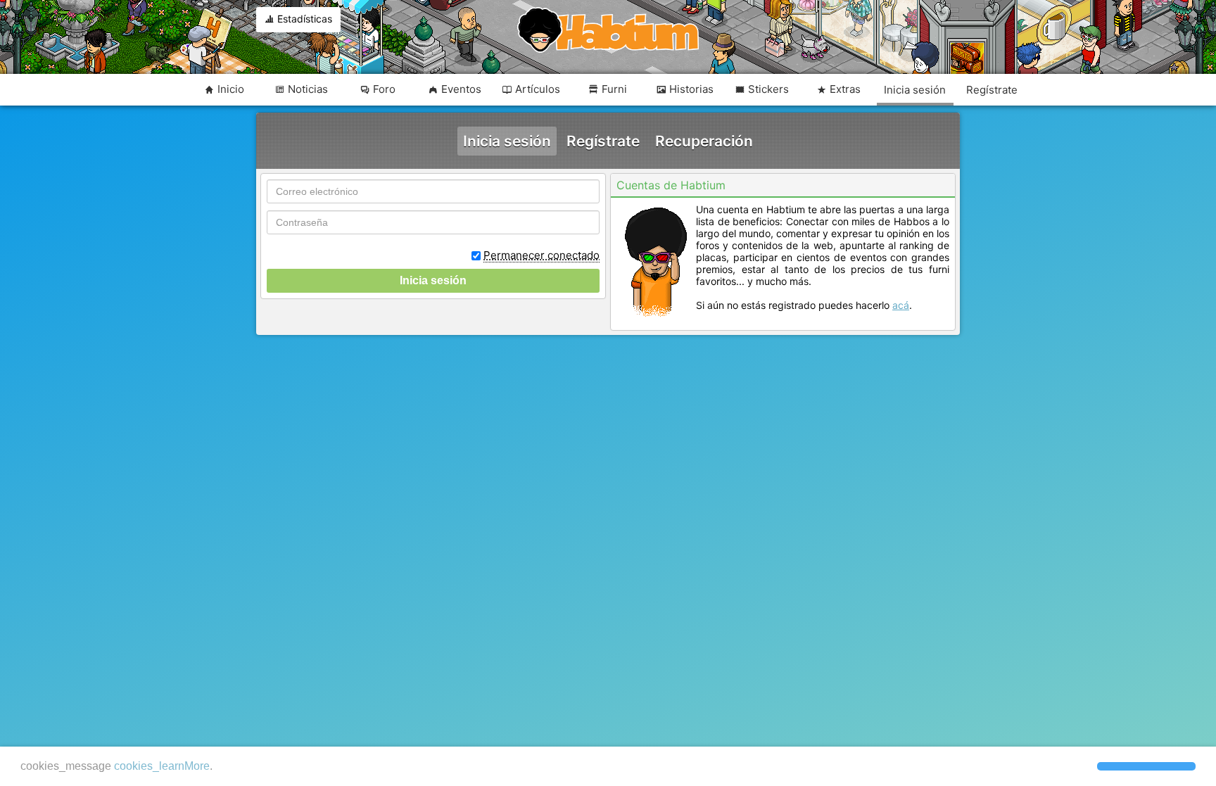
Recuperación (704, 141)
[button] (1146, 766)
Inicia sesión (507, 141)
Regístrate (603, 141)
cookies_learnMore (162, 766)
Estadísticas (303, 19)
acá (900, 305)
